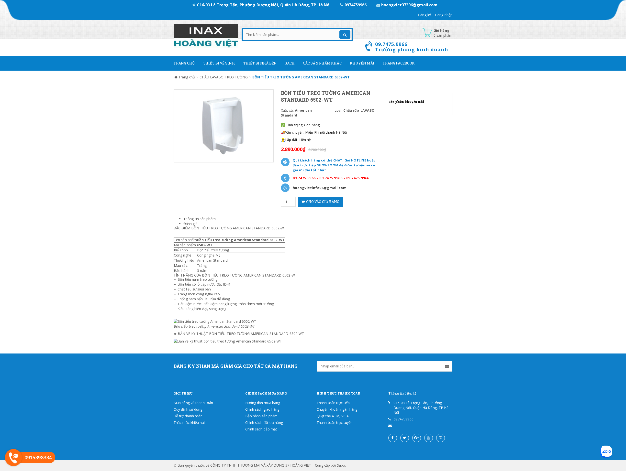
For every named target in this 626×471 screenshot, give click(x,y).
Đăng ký (424, 14)
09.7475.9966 (304, 178)
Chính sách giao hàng (262, 409)
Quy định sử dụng (188, 409)
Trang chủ (184, 63)
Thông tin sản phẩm (199, 218)
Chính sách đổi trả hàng (264, 422)
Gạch (289, 63)
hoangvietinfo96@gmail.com (320, 187)
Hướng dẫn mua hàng (262, 402)
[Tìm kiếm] (344, 34)
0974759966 (355, 5)
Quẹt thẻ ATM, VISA (333, 416)
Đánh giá (190, 223)
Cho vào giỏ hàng (322, 201)
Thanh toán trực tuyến (335, 422)
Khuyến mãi (362, 63)
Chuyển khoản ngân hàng (337, 409)
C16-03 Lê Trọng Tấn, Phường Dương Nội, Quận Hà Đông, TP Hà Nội (264, 5)
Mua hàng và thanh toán (193, 402)
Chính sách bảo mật (261, 429)
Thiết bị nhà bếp (260, 63)
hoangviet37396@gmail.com (409, 5)
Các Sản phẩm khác (322, 63)
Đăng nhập (443, 14)
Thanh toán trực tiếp (333, 402)
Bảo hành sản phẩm (261, 416)
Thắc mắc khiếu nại (189, 422)
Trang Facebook (399, 63)
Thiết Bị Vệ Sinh (219, 63)
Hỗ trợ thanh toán (188, 416)
